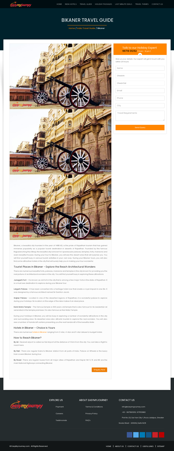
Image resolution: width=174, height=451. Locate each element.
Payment (60, 406)
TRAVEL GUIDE (86, 4)
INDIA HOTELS (71, 4)
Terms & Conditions (94, 406)
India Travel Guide (86, 28)
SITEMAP (160, 446)
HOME (59, 4)
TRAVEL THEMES (142, 4)
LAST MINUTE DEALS (123, 4)
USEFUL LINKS (148, 446)
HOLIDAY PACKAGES (103, 4)
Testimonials (61, 420)
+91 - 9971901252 (129, 412)
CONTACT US (157, 4)
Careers (59, 413)
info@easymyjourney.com (133, 406)
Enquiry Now (99, 369)
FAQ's (88, 420)
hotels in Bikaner (39, 332)
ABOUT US (119, 446)
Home (72, 28)
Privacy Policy (91, 413)
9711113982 (141, 412)
